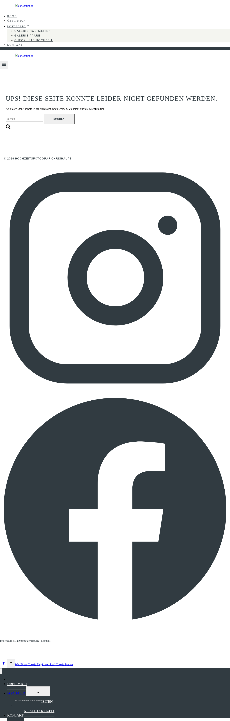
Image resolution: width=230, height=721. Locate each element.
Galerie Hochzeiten (32, 30)
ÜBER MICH (16, 20)
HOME (12, 16)
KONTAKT (15, 45)
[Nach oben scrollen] (3, 664)
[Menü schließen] (1, 671)
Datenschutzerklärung (26, 640)
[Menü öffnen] (4, 65)
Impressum (6, 640)
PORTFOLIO (16, 693)
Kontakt (45, 640)
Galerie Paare (27, 35)
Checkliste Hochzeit (33, 40)
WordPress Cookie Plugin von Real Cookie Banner (44, 664)
